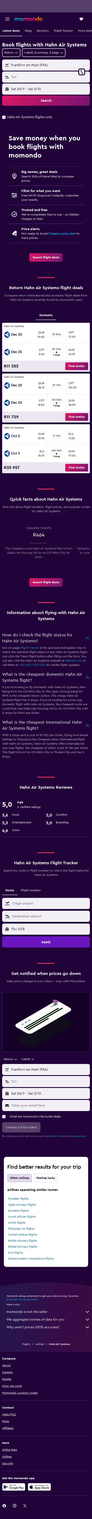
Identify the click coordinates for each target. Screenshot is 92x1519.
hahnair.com (73, 660)
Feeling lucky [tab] (45, 1178)
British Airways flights (22, 1240)
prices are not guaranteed (21, 1299)
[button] (7, 19)
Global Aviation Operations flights (31, 1258)
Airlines (39, 1344)
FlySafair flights (18, 1198)
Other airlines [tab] (19, 1178)
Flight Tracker (30, 647)
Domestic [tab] (46, 315)
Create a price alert (62, 233)
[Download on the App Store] (39, 1487)
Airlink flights (16, 1222)
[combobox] (50, 903)
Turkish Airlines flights (22, 1234)
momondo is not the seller (26, 1312)
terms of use (57, 1136)
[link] (46, 257)
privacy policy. (78, 1136)
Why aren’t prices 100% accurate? (32, 1327)
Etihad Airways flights (22, 1246)
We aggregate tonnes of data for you (35, 1319)
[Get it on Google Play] (13, 1487)
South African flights (22, 1216)
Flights (26, 1344)
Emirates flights (18, 1210)
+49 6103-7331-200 (32, 665)
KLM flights (15, 1252)
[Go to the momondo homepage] (28, 19)
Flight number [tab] (31, 890)
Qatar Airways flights (22, 1204)
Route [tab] (10, 890)
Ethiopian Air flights (21, 1228)
